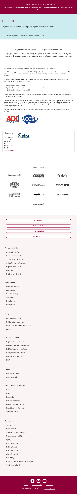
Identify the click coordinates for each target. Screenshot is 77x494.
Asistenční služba (12, 377)
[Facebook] (32, 481)
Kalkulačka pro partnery (14, 356)
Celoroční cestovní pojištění (16, 263)
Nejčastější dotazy (12, 443)
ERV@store (10, 305)
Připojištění (10, 270)
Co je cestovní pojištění (14, 256)
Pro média (10, 397)
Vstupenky (10, 297)
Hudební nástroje (12, 294)
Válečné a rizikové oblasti (15, 432)
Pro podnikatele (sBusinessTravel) (18, 325)
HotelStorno (10, 301)
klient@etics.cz (9, 150)
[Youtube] (45, 481)
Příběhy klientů (11, 447)
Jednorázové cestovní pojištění (17, 259)
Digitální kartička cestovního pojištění (19, 461)
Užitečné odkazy (12, 450)
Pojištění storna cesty (13, 267)
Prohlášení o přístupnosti (15, 408)
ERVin (8, 360)
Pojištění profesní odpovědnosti (17, 345)
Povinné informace (13, 401)
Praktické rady (11, 429)
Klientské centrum (12, 373)
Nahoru (26, 485)
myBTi (8, 329)
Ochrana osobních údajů (15, 404)
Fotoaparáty (10, 290)
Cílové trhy (10, 458)
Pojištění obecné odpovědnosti (17, 349)
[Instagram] (38, 481)
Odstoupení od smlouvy (14, 465)
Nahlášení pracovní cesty (15, 322)
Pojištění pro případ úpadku (16, 342)
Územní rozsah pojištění (14, 436)
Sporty (8, 440)
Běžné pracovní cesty (14, 318)
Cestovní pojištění (12, 252)
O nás (8, 390)
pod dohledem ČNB (49, 489)
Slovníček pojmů (12, 454)
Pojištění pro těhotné (13, 274)
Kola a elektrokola (12, 286)
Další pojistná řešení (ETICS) (16, 353)
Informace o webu (37, 485)
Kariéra (9, 393)
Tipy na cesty (11, 425)
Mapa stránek (49, 485)
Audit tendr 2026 (12, 411)
